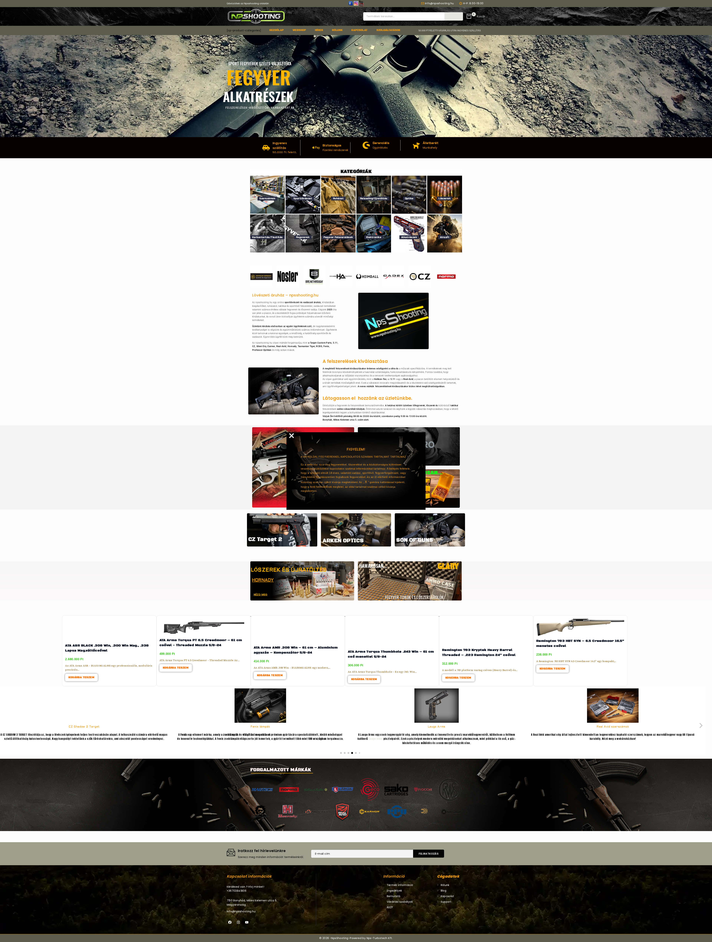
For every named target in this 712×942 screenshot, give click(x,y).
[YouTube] (361, 3)
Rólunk (337, 30)
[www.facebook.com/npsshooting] (350, 3)
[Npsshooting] (256, 16)
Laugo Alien (199, 739)
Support (446, 902)
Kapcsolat (359, 30)
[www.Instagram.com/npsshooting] (356, 3)
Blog (443, 890)
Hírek (319, 30)
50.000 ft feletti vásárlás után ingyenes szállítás (449, 30)
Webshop (299, 30)
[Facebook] (230, 922)
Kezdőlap (276, 30)
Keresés (453, 16)
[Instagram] (238, 922)
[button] (341, 753)
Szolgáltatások (388, 30)
